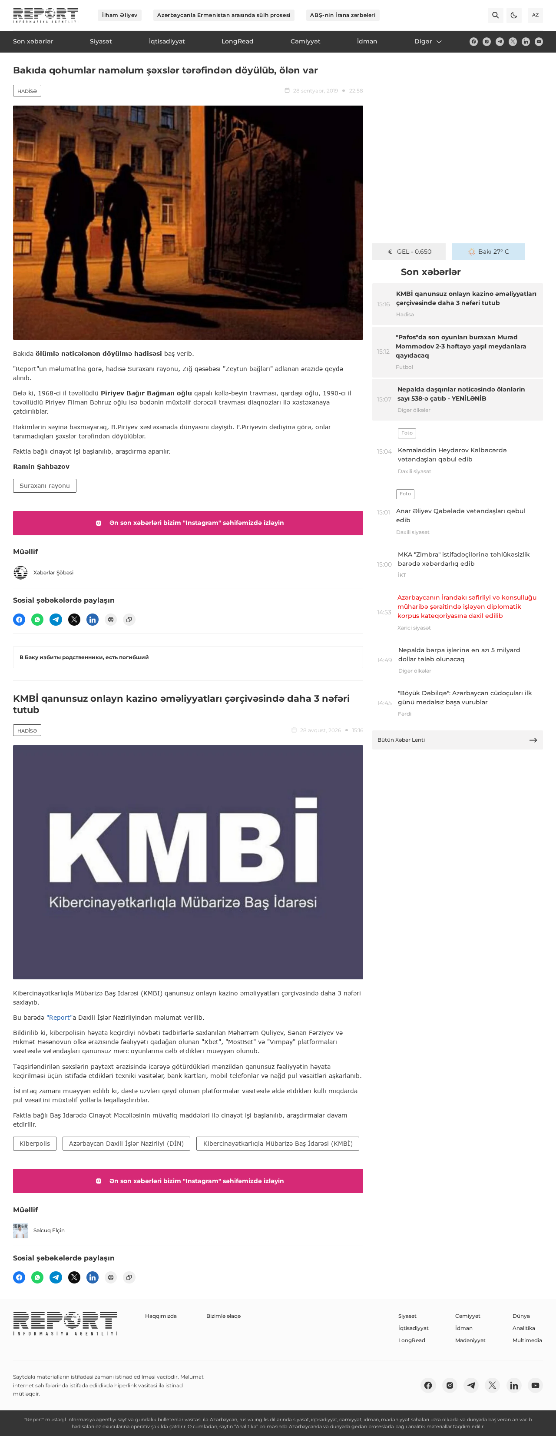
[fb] (474, 41)
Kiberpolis (35, 1143)
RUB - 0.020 (414, 251)
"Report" (59, 1017)
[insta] (487, 41)
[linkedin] (526, 41)
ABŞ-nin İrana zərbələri (342, 15)
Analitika (524, 1328)
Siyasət (407, 1316)
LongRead (411, 1340)
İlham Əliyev (120, 15)
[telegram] (500, 41)
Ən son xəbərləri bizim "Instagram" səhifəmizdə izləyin (196, 523)
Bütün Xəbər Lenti (401, 739)
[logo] (46, 15)
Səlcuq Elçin (49, 1230)
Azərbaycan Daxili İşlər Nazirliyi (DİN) (126, 1143)
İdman (464, 1328)
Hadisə (27, 91)
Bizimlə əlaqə (223, 1316)
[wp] (37, 620)
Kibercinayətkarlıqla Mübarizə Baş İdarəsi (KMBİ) (278, 1143)
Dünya (521, 1316)
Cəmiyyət (467, 1316)
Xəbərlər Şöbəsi (53, 572)
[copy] (129, 620)
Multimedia (527, 1340)
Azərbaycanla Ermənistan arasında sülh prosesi (223, 15)
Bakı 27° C (493, 251)
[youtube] (539, 41)
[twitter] (513, 41)
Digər (423, 41)
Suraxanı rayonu (45, 485)
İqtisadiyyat (413, 1328)
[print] (111, 620)
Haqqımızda (161, 1316)
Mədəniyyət (470, 1340)
